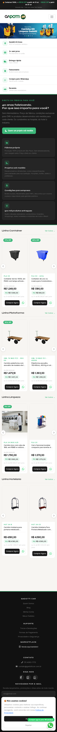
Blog (28, 607)
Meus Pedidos (28, 616)
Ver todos (49, 231)
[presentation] (3, 266)
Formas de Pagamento (28, 632)
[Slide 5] (32, 35)
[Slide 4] (30, 35)
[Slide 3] (28, 35)
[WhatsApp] (23, 302)
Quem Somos (28, 603)
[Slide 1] (24, 35)
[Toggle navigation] (51, 16)
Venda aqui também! (29, 647)
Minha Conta (28, 612)
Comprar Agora (12, 303)
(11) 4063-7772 (30, 662)
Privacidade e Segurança (28, 636)
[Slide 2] (26, 35)
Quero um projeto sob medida (20, 130)
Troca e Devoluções (28, 628)
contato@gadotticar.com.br (30, 666)
